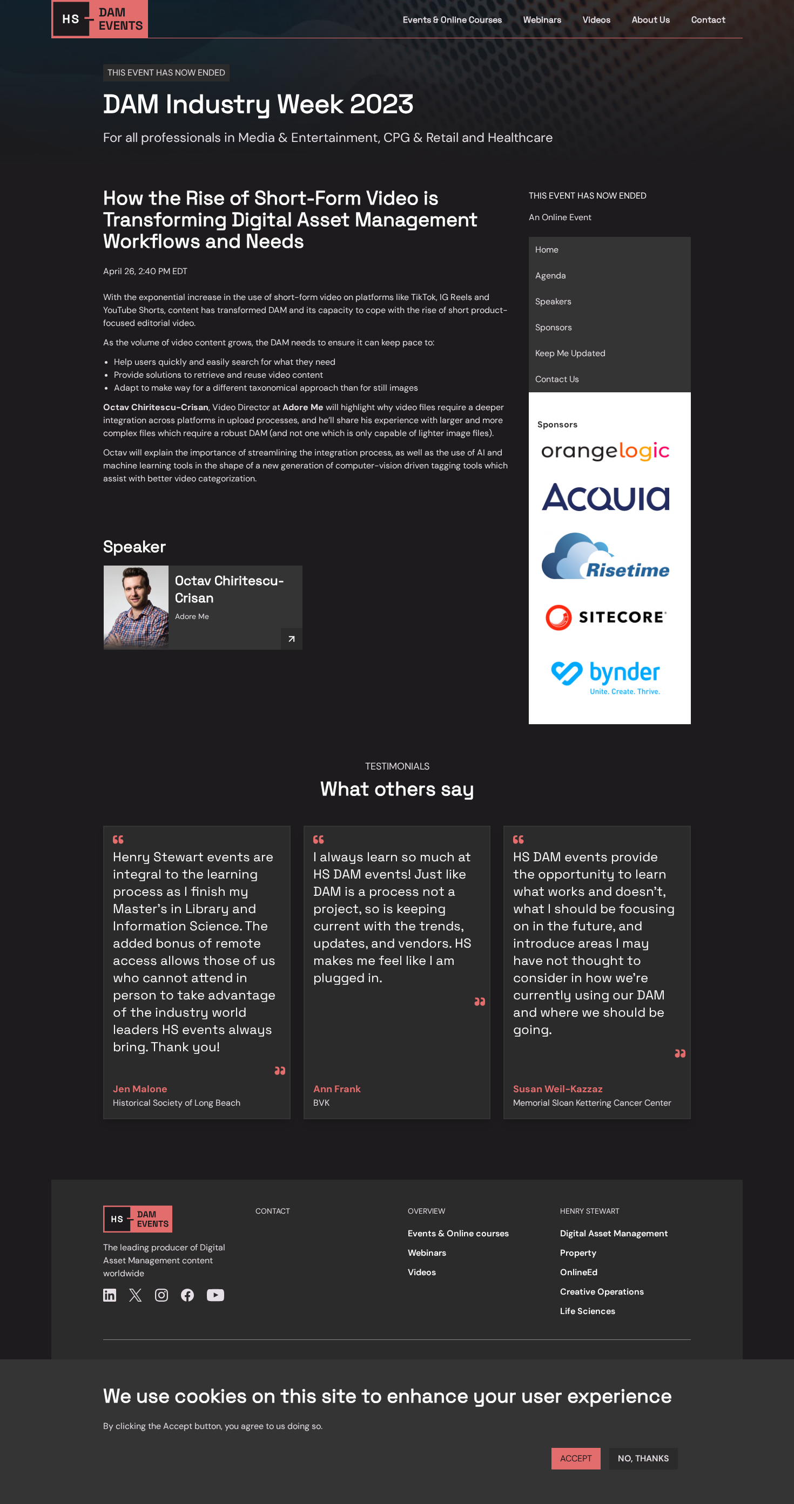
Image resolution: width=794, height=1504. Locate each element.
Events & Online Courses (452, 19)
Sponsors (553, 327)
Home (547, 249)
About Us (651, 19)
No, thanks (643, 1458)
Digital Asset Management (614, 1233)
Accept (576, 1458)
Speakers (553, 301)
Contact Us (557, 379)
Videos (596, 19)
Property (578, 1252)
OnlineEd (578, 1272)
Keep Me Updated (570, 353)
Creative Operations (602, 1291)
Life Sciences (587, 1311)
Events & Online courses (458, 1233)
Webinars (542, 19)
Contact (708, 19)
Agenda (550, 275)
